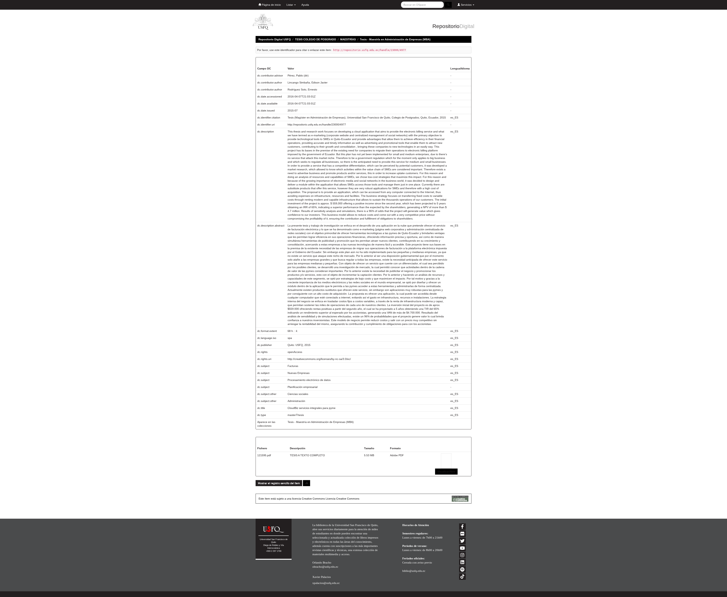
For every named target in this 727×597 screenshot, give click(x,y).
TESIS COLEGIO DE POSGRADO (315, 39)
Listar (290, 4)
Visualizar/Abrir (446, 471)
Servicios (466, 4)
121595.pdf (264, 455)
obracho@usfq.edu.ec (325, 566)
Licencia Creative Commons (342, 498)
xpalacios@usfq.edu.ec (326, 583)
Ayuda (305, 4)
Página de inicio (271, 4)
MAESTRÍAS (348, 39)
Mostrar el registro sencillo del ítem (279, 483)
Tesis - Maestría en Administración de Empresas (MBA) (395, 39)
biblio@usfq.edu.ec (413, 570)
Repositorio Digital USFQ (274, 39)
